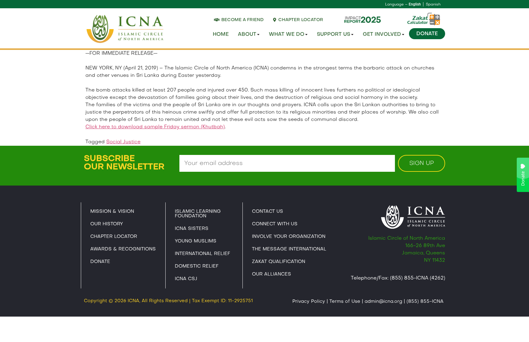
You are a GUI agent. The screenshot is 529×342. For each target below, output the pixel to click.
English (415, 4)
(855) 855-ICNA (425, 301)
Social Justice (123, 142)
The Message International (289, 249)
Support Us (333, 34)
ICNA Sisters (191, 229)
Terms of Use (344, 301)
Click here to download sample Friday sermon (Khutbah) (155, 127)
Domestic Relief (197, 266)
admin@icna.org (383, 301)
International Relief (202, 254)
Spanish (433, 4)
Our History (106, 224)
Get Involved (382, 34)
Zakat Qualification (278, 262)
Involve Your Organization (288, 237)
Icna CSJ (186, 279)
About (247, 34)
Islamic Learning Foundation (198, 213)
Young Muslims (195, 241)
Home (221, 34)
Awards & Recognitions (123, 249)
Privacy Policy (308, 301)
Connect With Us (275, 224)
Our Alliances (271, 274)
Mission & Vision (112, 211)
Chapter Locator (113, 237)
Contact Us (267, 211)
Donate (427, 34)
